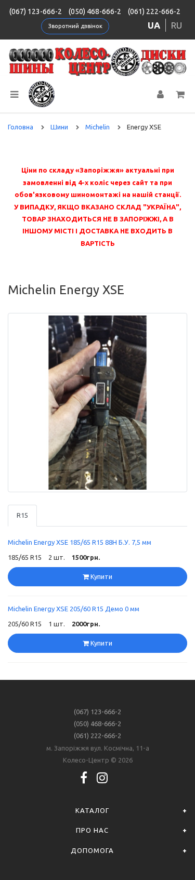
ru (176, 25)
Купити (100, 576)
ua (154, 25)
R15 (22, 515)
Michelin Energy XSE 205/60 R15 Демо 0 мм (73, 608)
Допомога (92, 850)
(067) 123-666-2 (35, 11)
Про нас (92, 830)
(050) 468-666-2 (95, 11)
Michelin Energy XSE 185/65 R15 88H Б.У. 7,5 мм (79, 542)
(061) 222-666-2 (154, 11)
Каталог (92, 810)
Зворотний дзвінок (75, 26)
